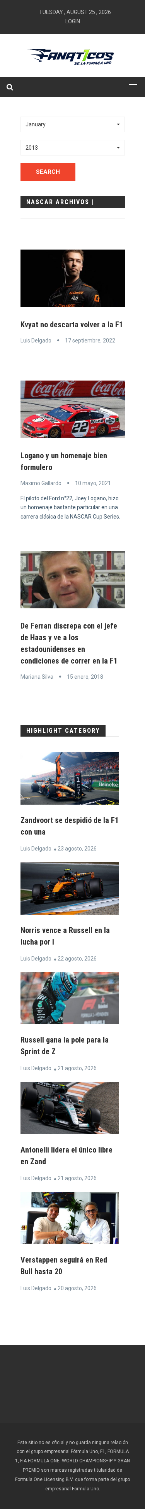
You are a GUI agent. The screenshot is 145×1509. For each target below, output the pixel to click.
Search (48, 171)
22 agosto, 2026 (77, 958)
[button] (72, 124)
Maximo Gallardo (40, 483)
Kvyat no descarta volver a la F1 (71, 324)
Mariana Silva (36, 677)
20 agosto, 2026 (77, 1288)
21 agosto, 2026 (77, 1068)
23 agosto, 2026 (77, 848)
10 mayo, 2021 (93, 483)
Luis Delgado (35, 340)
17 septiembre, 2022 (90, 340)
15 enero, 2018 (85, 677)
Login (72, 21)
